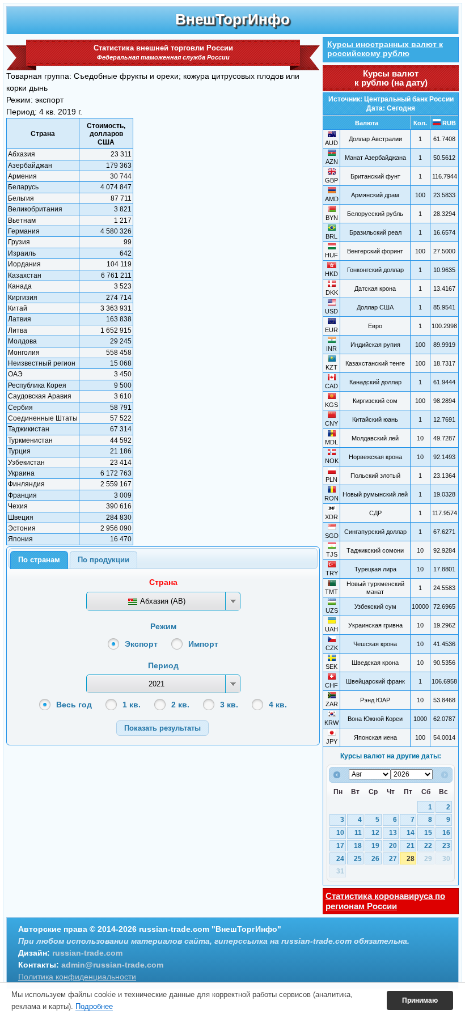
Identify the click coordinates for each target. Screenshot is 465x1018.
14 (411, 833)
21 (411, 846)
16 (446, 833)
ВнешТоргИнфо (232, 19)
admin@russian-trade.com (112, 964)
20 (393, 846)
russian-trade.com (87, 952)
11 (358, 833)
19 (375, 846)
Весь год (74, 704)
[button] (162, 728)
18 (358, 846)
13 (393, 833)
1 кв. (131, 704)
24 (340, 859)
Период (163, 665)
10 (340, 833)
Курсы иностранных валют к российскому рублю (385, 49)
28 (411, 859)
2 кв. (180, 704)
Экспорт (141, 643)
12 (375, 833)
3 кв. (229, 704)
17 (340, 846)
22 (428, 846)
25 (358, 859)
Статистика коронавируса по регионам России (385, 901)
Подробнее (94, 1006)
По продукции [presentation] (103, 559)
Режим (163, 626)
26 (375, 859)
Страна (163, 582)
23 (446, 846)
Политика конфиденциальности (77, 976)
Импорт (203, 643)
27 (393, 859)
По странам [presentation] (39, 559)
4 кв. (278, 704)
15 (428, 833)
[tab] (39, 560)
